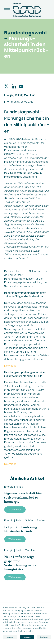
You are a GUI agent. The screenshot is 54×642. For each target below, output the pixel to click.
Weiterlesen (14, 509)
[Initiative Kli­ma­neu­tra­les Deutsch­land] (27, 15)
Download (10, 365)
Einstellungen (44, 637)
